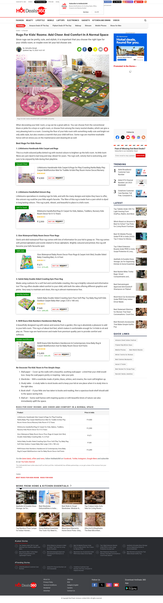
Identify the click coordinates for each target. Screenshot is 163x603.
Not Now (85, 12)
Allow (96, 12)
